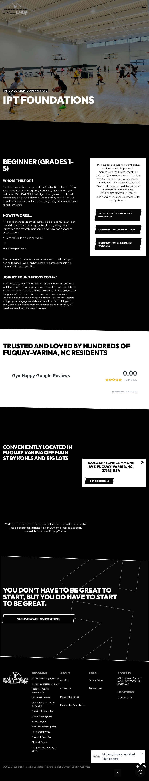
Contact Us (65, 688)
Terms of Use (95, 688)
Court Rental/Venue (41, 732)
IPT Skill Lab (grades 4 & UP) (46, 683)
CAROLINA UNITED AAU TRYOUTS (44, 704)
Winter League (39, 721)
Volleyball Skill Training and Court (45, 749)
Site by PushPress (81, 766)
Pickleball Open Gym (42, 737)
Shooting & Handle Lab (43, 711)
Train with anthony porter (44, 726)
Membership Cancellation (72, 705)
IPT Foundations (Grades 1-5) (46, 678)
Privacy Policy (96, 680)
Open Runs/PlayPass (42, 716)
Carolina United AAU (42, 697)
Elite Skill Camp (39, 742)
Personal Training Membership (40, 690)
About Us (64, 680)
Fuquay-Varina (124, 697)
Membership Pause (69, 696)
